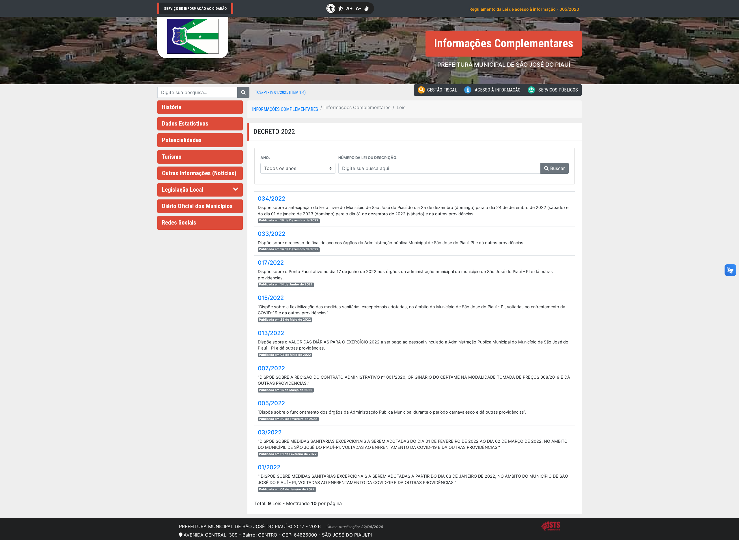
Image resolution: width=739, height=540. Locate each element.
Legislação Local (182, 189)
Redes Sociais (179, 222)
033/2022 (271, 233)
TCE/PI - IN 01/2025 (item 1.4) (280, 92)
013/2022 (271, 333)
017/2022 (271, 262)
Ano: (265, 158)
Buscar (557, 168)
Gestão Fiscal (442, 90)
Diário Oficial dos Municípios (197, 206)
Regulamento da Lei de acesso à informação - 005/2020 (524, 9)
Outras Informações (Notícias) (199, 173)
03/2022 (269, 432)
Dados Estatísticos (185, 123)
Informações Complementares (285, 109)
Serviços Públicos (557, 90)
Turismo (172, 156)
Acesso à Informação (497, 90)
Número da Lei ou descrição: (368, 158)
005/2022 (271, 403)
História (171, 107)
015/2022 (271, 297)
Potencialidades (181, 140)
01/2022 (269, 467)
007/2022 (271, 368)
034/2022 (271, 198)
